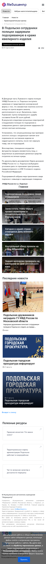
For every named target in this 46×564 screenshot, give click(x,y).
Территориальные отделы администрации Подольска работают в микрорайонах (18, 452)
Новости (6, 11)
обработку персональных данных (27, 545)
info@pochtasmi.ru (20, 509)
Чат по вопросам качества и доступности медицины (18, 471)
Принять (23, 559)
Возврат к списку (9, 412)
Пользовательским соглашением (16, 551)
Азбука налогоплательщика (25, 11)
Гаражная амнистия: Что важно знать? (20, 433)
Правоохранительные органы (13, 44)
